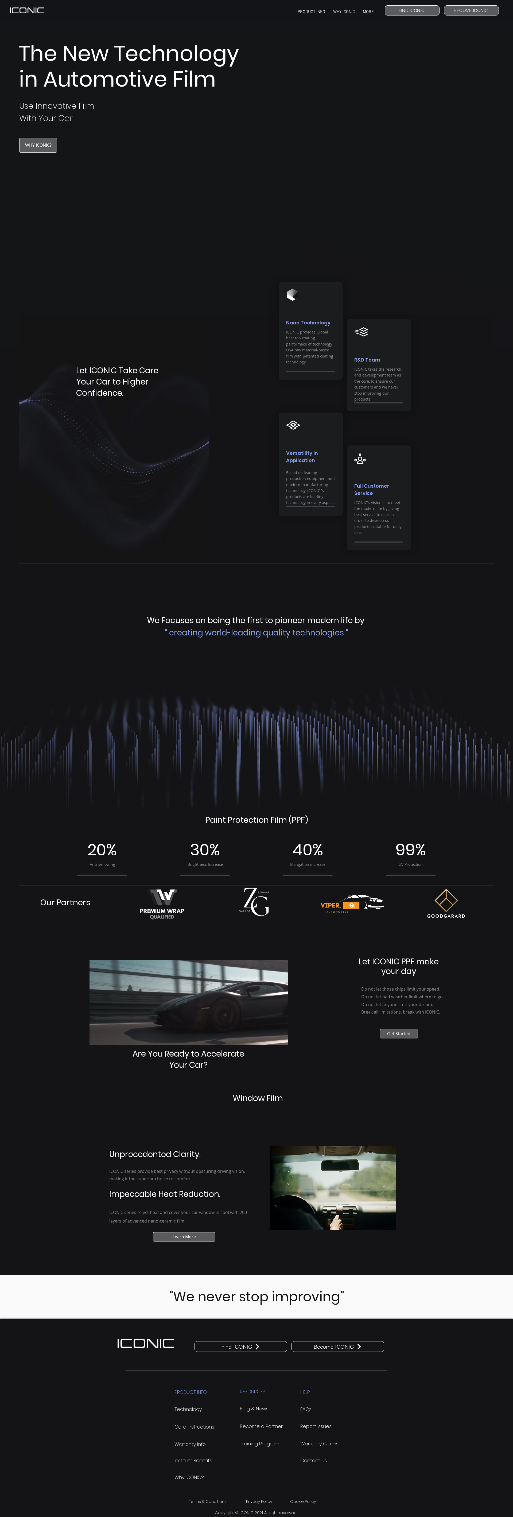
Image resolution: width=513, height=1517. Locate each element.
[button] (311, 14)
